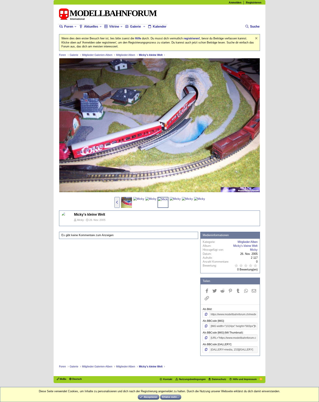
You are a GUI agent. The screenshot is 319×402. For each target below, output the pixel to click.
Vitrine (114, 26)
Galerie (135, 26)
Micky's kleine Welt (245, 245)
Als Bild (207, 309)
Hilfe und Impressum (245, 379)
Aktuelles (91, 26)
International (77, 19)
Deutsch (77, 379)
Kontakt (167, 379)
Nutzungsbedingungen (192, 379)
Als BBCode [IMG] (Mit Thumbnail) (223, 332)
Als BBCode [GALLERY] (217, 344)
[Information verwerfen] (256, 39)
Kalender (159, 26)
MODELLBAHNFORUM (112, 13)
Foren (68, 26)
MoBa (62, 379)
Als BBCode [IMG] (213, 320)
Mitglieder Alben (248, 242)
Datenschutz (219, 379)
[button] (75, 26)
